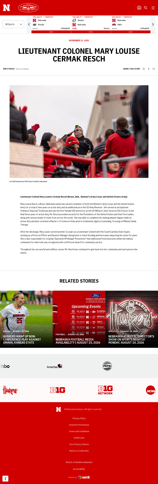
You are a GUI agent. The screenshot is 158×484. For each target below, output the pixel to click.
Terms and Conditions (79, 431)
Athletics (113, 331)
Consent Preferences (79, 424)
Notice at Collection (79, 450)
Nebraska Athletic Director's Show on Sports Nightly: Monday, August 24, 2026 (131, 339)
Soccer (6, 331)
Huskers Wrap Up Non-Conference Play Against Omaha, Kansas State (22, 339)
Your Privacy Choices (79, 444)
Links (51, 32)
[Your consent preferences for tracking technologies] (5, 479)
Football (60, 334)
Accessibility (79, 468)
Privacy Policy (79, 418)
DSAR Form (79, 437)
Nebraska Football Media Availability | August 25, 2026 (78, 341)
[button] (29, 24)
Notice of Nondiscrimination (79, 462)
